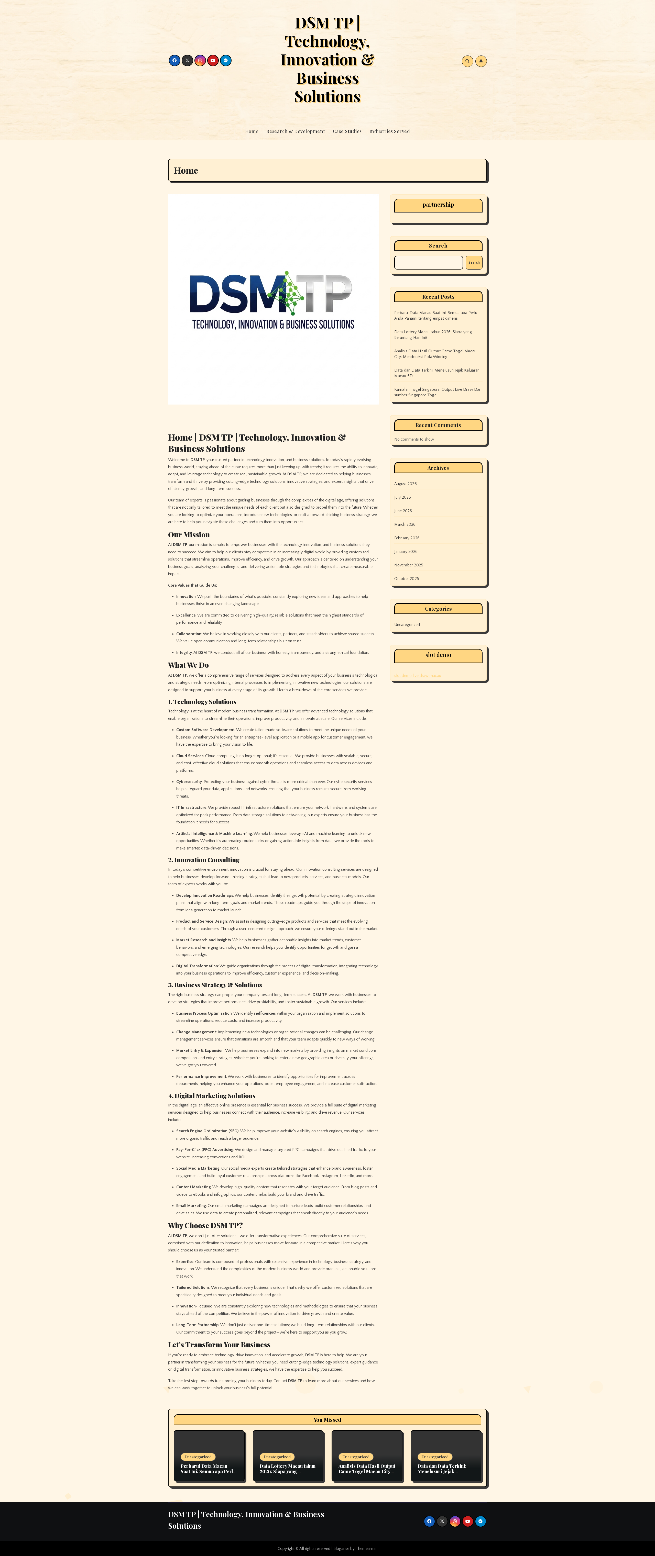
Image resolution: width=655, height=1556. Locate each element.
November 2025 (408, 565)
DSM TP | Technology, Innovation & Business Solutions (327, 59)
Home (252, 131)
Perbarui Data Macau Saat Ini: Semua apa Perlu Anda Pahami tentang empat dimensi (208, 1474)
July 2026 (402, 497)
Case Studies (347, 131)
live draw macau (427, 675)
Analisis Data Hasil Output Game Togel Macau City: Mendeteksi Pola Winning (367, 1471)
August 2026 (405, 484)
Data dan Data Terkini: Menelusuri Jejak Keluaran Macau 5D (442, 1471)
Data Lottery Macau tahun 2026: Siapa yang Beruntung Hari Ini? (287, 1471)
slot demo (403, 675)
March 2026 (405, 524)
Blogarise (341, 1548)
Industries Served (389, 131)
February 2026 (407, 538)
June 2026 (403, 511)
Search (438, 245)
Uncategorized (407, 624)
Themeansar (366, 1548)
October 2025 (406, 578)
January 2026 (406, 551)
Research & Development (295, 131)
